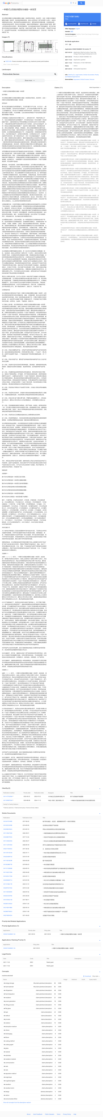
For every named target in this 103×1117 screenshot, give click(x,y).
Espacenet (77, 79)
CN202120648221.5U (9, 934)
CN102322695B (7, 825)
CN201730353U (7, 849)
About (28, 1114)
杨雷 (72, 31)
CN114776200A (8, 796)
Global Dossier (84, 79)
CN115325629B (7, 860)
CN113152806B (7, 868)
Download (88, 976)
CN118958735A (8, 800)
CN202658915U (7, 856)
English (78, 28)
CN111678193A (7, 845)
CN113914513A (7, 852)
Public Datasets (49, 1114)
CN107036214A (7, 899)
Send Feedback (37, 1114)
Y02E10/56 (8, 61)
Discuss (92, 79)
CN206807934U (7, 837)
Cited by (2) (71, 74)
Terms (58, 1114)
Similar (94, 24)
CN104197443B (7, 821)
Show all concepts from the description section (17, 1102)
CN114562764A (7, 833)
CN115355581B (7, 892)
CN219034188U (7, 907)
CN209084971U (7, 880)
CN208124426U (7, 903)
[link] (26, 61)
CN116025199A (7, 872)
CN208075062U (7, 911)
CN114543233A (7, 841)
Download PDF (71, 24)
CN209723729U (7, 888)
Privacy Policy (67, 1114)
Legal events (79, 74)
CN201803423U (7, 915)
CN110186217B (7, 884)
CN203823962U (7, 829)
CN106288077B (7, 864)
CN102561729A (7, 876)
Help (75, 1114)
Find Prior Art (84, 24)
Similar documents (88, 74)
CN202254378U (7, 896)
